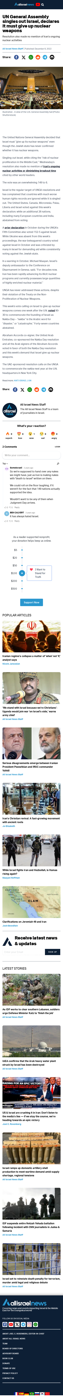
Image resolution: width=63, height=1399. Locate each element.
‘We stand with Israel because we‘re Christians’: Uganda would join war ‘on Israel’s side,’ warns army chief (29, 711)
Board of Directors (12, 1348)
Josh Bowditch (10, 925)
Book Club (7, 1358)
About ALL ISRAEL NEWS (13, 1338)
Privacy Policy (10, 1373)
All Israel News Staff (12, 48)
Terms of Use (8, 1368)
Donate (6, 1363)
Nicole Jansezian (11, 663)
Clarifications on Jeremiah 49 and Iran (24, 921)
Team (4, 1343)
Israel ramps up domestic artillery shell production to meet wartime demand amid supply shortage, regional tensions (30, 1171)
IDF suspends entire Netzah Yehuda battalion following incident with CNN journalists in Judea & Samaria (31, 1227)
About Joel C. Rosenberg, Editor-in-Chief (23, 1334)
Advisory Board (10, 1353)
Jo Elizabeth (8, 826)
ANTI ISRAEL (21, 380)
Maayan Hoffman (11, 877)
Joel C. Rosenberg (11, 1124)
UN (29, 380)
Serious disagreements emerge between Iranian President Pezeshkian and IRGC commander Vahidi (30, 767)
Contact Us (8, 1378)
